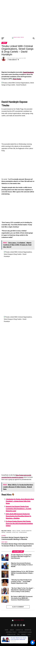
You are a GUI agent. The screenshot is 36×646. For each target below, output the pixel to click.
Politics (15, 532)
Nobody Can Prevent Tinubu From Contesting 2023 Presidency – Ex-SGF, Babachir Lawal (18, 509)
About (12, 630)
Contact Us (19, 630)
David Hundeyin (28, 72)
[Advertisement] (18, 18)
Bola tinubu (16, 530)
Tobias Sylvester (12, 59)
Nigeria (9, 532)
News (3, 532)
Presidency (23, 532)
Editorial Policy (11, 632)
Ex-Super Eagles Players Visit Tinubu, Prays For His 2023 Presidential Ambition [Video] (19, 523)
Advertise (28, 630)
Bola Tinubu (17, 79)
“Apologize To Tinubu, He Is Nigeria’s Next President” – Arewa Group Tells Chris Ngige (20, 501)
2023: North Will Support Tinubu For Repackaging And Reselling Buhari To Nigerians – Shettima (18, 516)
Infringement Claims (25, 632)
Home (6, 630)
